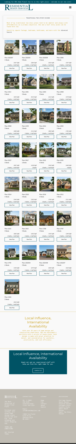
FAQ (42, 402)
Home (42, 400)
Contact (44, 403)
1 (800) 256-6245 (27, 401)
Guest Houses (64, 402)
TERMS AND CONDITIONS (9, 427)
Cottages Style (65, 405)
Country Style (64, 407)
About (43, 405)
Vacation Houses (65, 403)
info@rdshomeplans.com (31, 410)
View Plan (12, 68)
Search (43, 407)
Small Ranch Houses (63, 409)
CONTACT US (38, 370)
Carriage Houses (65, 400)
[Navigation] (70, 7)
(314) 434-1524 (28, 405)
